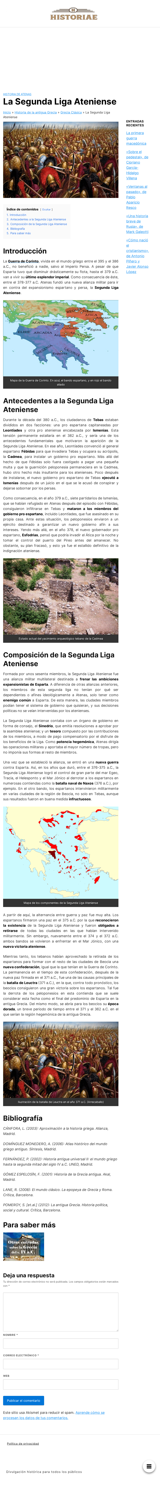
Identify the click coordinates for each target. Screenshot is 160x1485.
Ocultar (46, 209)
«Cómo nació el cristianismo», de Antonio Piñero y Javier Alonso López (137, 256)
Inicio (7, 112)
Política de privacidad (23, 1443)
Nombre (10, 1334)
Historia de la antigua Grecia (36, 112)
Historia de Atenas (17, 94)
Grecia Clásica (71, 112)
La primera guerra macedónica (136, 138)
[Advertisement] (80, 56)
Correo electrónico (21, 1355)
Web (6, 1375)
